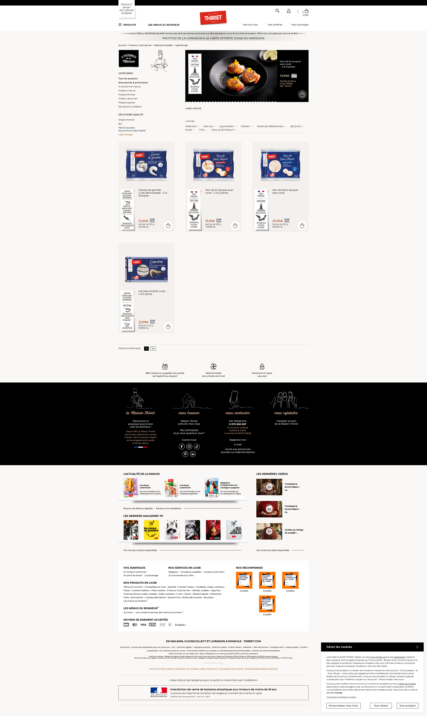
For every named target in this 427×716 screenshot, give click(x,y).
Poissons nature (126, 90)
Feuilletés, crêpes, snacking (210, 587)
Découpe (295, 126)
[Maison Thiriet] (213, 18)
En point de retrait (133, 575)
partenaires (399, 657)
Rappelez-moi (238, 439)
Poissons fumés (126, 94)
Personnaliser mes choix (343, 705)
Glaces (187, 594)
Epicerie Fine (174, 597)
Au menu (128, 612)
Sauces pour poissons (129, 106)
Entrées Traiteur (186, 587)
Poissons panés (126, 102)
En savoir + (180, 624)
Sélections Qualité (163, 45)
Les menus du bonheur (163, 24)
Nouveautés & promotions (133, 82)
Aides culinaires (166, 594)
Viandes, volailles (200, 590)
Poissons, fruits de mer (140, 45)
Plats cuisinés (158, 590)
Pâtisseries (215, 594)
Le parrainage (151, 575)
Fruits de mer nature (129, 86)
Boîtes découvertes (192, 597)
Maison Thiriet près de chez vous (189, 423)
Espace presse (292, 647)
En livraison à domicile (135, 572)
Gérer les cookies (407, 683)
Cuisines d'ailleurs (140, 590)
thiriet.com (125, 647)
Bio (120, 123)
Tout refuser (381, 705)
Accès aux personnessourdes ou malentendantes (238, 451)
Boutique (208, 597)
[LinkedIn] (193, 453)
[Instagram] (189, 446)
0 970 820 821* (238, 424)
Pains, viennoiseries (133, 597)
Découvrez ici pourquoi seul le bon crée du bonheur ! (140, 424)
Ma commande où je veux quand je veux (189, 432)
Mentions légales (184, 647)
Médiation (247, 647)
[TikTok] (197, 446)
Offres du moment (133, 587)
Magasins (173, 572)
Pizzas (127, 590)
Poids (188, 130)
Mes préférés (275, 24)
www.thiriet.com (378, 657)
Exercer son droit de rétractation (266, 651)
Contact (303, 647)
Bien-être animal (261, 647)
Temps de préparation (270, 126)
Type (201, 130)
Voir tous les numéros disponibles (140, 550)
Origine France (126, 119)
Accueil (122, 45)
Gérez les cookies (219, 647)
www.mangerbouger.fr (261, 669)
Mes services (250, 24)
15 (146, 348)
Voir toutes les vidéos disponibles (272, 550)
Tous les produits (128, 78)
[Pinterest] (185, 453)
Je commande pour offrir (181, 575)
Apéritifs (172, 587)
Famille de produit (222, 130)
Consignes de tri (277, 647)
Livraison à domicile (214, 572)
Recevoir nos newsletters (168, 509)
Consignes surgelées (190, 572)
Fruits (179, 594)
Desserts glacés (200, 594)
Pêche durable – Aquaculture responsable (132, 129)
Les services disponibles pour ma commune (150, 647)
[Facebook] (182, 446)
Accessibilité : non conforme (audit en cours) (166, 651)
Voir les (208, 126)
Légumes (215, 590)
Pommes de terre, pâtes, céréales (140, 594)
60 (153, 348)
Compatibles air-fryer (155, 587)
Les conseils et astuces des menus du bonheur (159, 612)
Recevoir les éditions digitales (138, 509)
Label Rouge (181, 45)
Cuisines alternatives (155, 597)
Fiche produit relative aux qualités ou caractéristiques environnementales (218, 651)
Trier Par (190, 126)
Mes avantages (300, 24)
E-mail (238, 444)
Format (245, 126)
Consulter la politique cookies (341, 697)
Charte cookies (235, 647)
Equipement (227, 126)
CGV (173, 647)
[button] (288, 11)
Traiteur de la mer (127, 98)
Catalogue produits (202, 647)
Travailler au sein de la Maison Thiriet (286, 423)
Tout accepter (407, 705)
